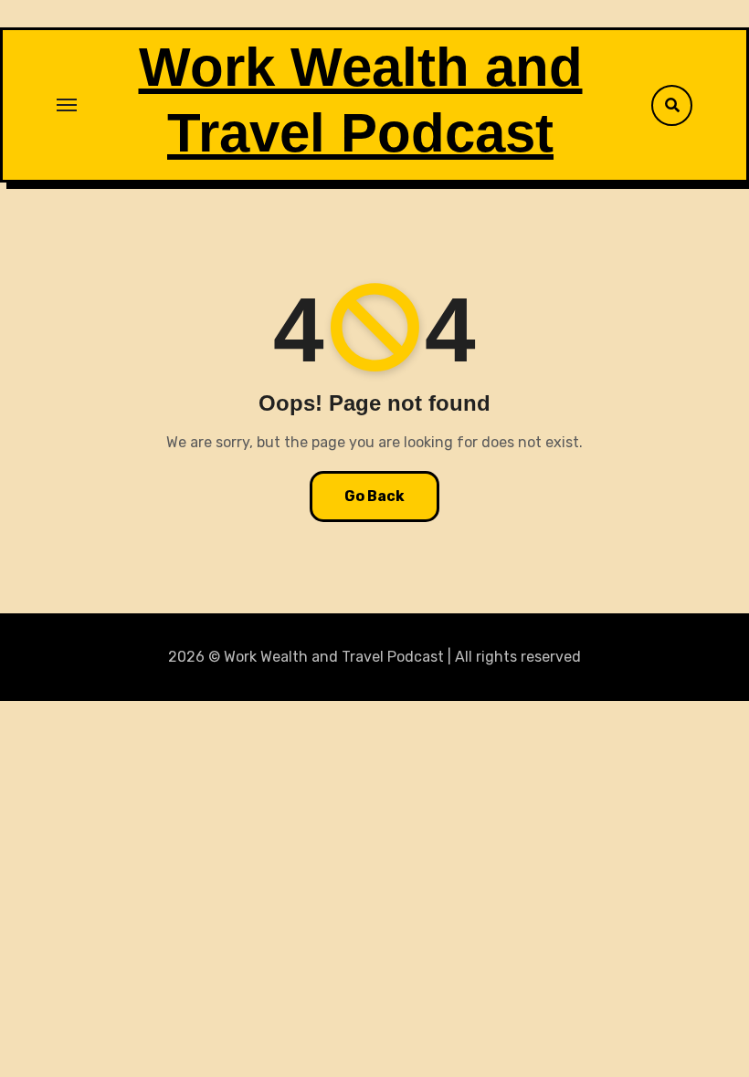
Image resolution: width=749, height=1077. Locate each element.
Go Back (374, 496)
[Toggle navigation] (67, 105)
